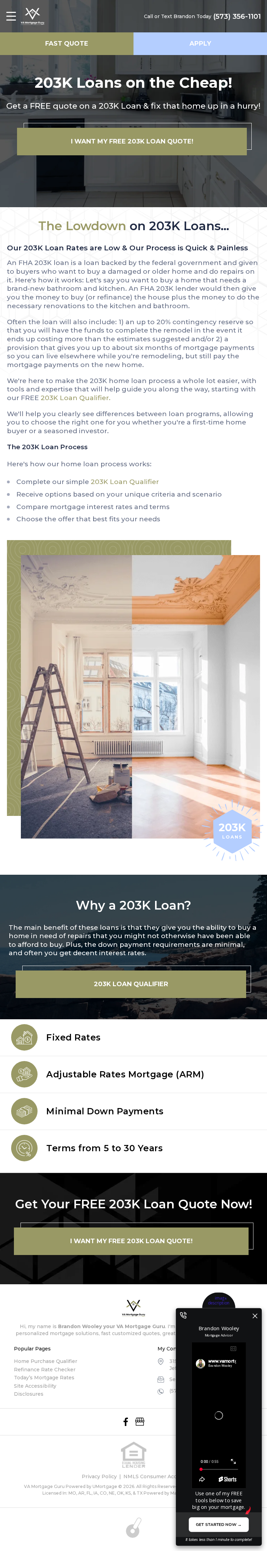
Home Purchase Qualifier (45, 1361)
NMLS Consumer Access (154, 1476)
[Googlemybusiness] (139, 1421)
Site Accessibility (35, 1386)
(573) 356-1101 (237, 16)
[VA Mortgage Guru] (32, 16)
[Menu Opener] (11, 16)
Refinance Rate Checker (44, 1369)
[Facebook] (125, 1421)
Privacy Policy (99, 1476)
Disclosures (28, 1394)
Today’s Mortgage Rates (44, 1377)
